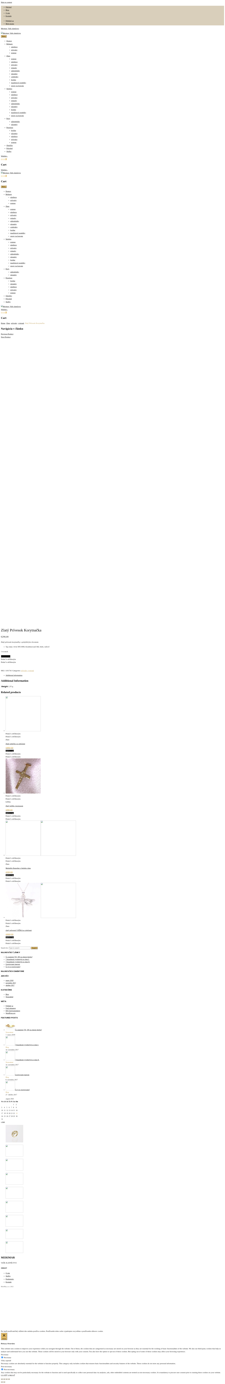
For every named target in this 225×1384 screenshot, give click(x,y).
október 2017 (10, 985)
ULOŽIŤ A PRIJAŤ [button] (8, 1375)
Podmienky (10, 1279)
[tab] (115, 675)
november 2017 (11, 983)
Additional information (14, 675)
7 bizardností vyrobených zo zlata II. (18, 962)
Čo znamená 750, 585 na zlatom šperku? (19, 957)
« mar (3, 1122)
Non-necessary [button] (6, 1366)
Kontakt (8, 16)
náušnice (14, 47)
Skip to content (6, 2)
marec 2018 (9, 980)
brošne (13, 80)
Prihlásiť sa (10, 21)
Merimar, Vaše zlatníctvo (10, 28)
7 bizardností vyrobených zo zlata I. (17, 959)
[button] (8, 659)
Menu (4, 36)
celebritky (14, 77)
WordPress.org (10, 1013)
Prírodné (9, 148)
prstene (13, 53)
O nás (8, 13)
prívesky (14, 50)
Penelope (9, 128)
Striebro (9, 89)
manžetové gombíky (18, 83)
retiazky (14, 68)
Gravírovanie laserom (13, 964)
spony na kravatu (17, 86)
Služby (8, 151)
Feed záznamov (11, 1008)
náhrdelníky (15, 71)
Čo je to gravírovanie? (13, 967)
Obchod (8, 7)
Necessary (7, 1357)
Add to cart (5, 656)
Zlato (8, 56)
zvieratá (21, 323)
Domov (9, 41)
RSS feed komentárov (13, 1011)
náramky (14, 74)
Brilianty (9, 44)
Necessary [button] (4, 1355)
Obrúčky (9, 145)
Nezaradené (9, 997)
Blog (7, 10)
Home (3, 323)
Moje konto (10, 24)
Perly (8, 118)
